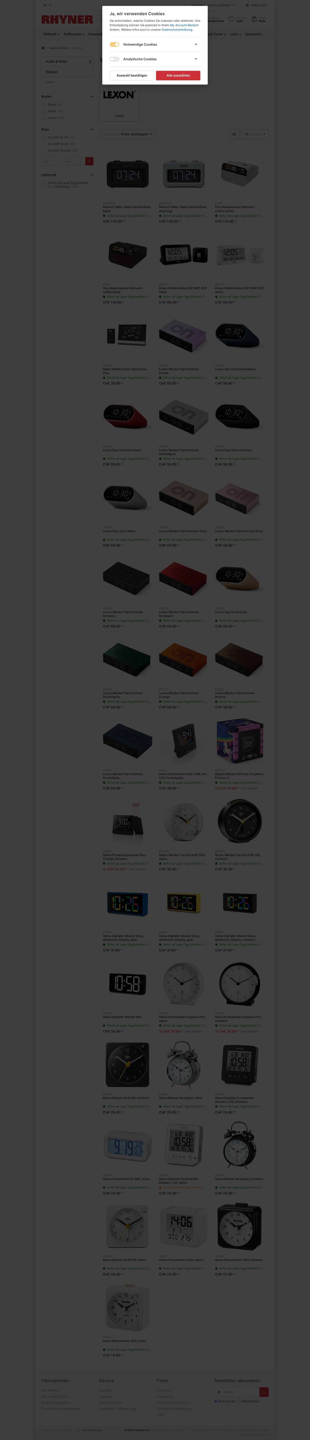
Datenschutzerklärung (177, 29)
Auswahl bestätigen (132, 75)
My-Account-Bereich (184, 25)
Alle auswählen (178, 75)
